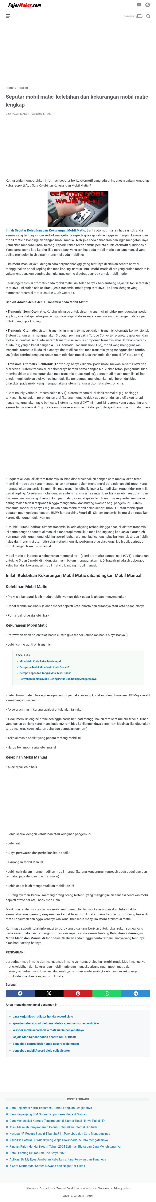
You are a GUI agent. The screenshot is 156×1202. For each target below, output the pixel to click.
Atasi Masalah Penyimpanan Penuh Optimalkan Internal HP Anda (53, 1127)
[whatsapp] (106, 993)
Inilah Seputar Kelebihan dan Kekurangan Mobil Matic (45, 230)
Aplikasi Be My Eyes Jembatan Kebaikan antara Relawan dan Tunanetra (58, 1159)
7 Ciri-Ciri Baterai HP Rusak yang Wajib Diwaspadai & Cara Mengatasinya (59, 1140)
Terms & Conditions (68, 1188)
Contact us (46, 1188)
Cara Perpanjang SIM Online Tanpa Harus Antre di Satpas (48, 1114)
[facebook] (20, 993)
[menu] (10, 16)
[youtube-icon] (139, 5)
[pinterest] (78, 993)
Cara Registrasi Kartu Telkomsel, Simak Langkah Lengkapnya (51, 1108)
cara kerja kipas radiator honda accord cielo (43, 1016)
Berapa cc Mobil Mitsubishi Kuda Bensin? (44, 667)
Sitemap (31, 1188)
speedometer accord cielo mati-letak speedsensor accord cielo (56, 1023)
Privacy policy (122, 1188)
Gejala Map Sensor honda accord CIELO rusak (44, 1037)
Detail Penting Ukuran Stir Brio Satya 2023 (38, 1153)
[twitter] (49, 993)
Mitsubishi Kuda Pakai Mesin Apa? (40, 661)
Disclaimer (104, 1188)
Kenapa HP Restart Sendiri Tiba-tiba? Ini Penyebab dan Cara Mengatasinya (60, 1133)
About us (88, 1188)
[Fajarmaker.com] (27, 5)
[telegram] (135, 993)
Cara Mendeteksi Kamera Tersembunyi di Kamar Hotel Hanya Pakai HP (57, 1121)
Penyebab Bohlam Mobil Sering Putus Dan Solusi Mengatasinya (58, 679)
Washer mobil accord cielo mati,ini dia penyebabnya (48, 1030)
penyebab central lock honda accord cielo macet (46, 1044)
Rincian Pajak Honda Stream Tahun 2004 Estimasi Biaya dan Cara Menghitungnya (65, 1146)
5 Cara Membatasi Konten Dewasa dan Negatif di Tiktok (47, 1166)
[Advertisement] (78, 54)
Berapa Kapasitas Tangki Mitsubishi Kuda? (45, 673)
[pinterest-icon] (147, 5)
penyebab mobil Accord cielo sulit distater (41, 1050)
